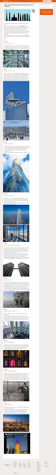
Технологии (38, 471)
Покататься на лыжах (39, 466)
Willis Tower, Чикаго (7, 279)
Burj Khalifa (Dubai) (7, 404)
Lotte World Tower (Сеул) (8, 195)
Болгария (15, 463)
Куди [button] (14, 461)
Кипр (23, 462)
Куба (23, 463)
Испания (20, 466)
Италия (20, 467)
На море (38, 463)
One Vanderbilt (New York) (8, 43)
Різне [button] (15, 472)
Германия (15, 466)
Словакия (24, 467)
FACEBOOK (43, 7)
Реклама (9, 465)
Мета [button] (38, 461)
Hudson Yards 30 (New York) (9, 70)
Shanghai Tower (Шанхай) (8, 143)
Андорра (15, 462)
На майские (46, 465)
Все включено (38, 462)
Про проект (6, 465)
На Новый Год (47, 466)
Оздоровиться (39, 465)
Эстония (33, 462)
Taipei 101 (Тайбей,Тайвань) (9, 342)
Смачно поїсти (38, 470)
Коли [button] (46, 461)
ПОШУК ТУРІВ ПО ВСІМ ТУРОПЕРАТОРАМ (46, 12)
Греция (14, 467)
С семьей (38, 468)
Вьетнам (15, 465)
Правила (38, 467)
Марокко (24, 465)
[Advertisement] (46, 29)
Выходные (46, 463)
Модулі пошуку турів (16, 473)
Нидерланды (24, 466)
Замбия (20, 463)
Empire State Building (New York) (9, 370)
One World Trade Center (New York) (10, 311)
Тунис (28, 463)
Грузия (20, 462)
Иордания (20, 465)
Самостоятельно (39, 469)
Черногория (29, 466)
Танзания (29, 462)
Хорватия (29, 465)
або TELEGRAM (47, 7)
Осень (46, 467)
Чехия (28, 467)
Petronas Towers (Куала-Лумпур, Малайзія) (11, 245)
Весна (46, 462)
